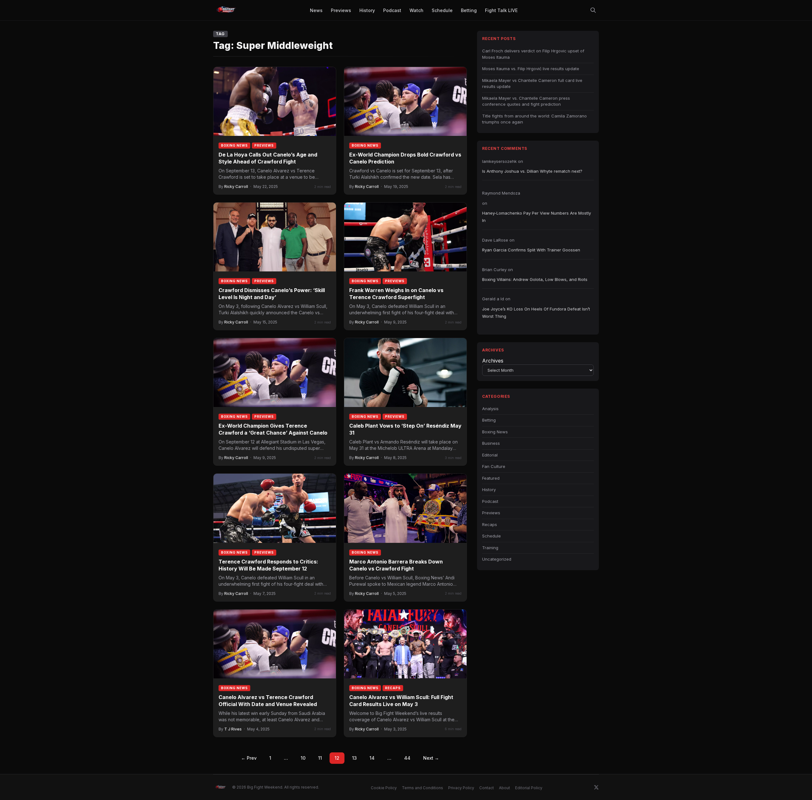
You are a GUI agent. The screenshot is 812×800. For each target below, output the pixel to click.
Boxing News (234, 145)
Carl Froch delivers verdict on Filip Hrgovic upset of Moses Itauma (533, 54)
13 (354, 758)
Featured (491, 478)
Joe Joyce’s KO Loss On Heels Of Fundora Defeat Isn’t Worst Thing (536, 312)
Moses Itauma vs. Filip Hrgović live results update (530, 68)
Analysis (490, 408)
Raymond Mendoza (501, 193)
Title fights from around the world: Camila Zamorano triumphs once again (534, 119)
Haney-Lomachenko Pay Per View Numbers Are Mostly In (536, 216)
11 (320, 758)
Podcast (490, 501)
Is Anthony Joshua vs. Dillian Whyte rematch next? (532, 171)
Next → (431, 758)
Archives (492, 360)
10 (303, 758)
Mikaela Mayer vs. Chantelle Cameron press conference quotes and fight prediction (526, 101)
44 (407, 758)
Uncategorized (496, 559)
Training (490, 547)
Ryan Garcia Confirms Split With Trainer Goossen (531, 249)
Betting (489, 420)
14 (372, 758)
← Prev (249, 758)
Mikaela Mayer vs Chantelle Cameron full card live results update (532, 83)
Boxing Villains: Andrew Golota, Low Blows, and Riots (534, 279)
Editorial (490, 454)
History (489, 489)
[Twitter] (596, 787)
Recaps (393, 688)
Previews (264, 145)
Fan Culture (493, 466)
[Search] (593, 10)
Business (491, 443)
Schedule (491, 535)
